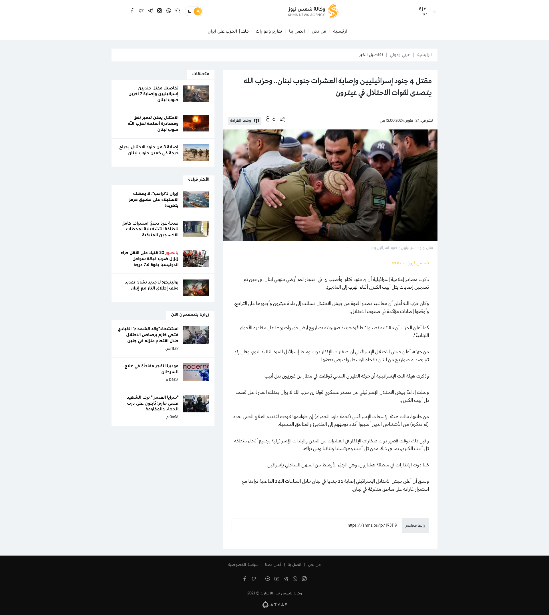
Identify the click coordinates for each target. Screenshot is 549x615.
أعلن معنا (273, 565)
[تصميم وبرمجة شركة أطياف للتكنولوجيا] (274, 604)
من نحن (319, 31)
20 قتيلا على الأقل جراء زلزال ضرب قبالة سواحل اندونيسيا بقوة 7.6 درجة (149, 259)
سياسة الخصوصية (243, 565)
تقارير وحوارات (269, 31)
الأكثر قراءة (198, 179)
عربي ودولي (400, 55)
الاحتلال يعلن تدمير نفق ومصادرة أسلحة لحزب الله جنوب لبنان (153, 123)
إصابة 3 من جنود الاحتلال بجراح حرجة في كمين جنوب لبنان (148, 150)
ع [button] (273, 117)
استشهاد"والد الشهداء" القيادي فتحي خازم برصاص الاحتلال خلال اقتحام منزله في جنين (148, 335)
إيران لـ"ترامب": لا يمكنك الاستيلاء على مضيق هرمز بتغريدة (153, 199)
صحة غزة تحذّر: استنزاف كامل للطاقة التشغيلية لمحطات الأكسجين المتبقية (150, 229)
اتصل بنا (297, 31)
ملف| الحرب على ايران (228, 31)
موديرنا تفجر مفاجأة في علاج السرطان (151, 369)
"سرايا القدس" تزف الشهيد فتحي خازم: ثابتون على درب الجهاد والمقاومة (152, 403)
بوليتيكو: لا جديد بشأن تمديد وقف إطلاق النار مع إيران (151, 285)
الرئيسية (341, 31)
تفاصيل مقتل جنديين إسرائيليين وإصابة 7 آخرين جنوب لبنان (153, 94)
